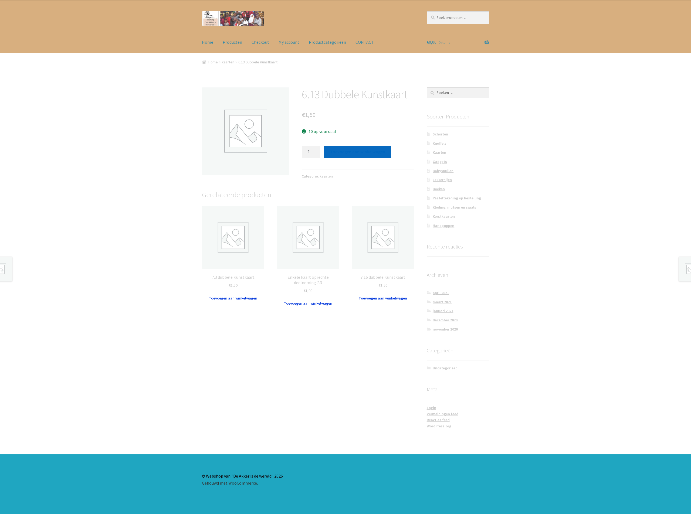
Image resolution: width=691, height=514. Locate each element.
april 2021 (441, 292)
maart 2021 (442, 301)
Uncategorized (445, 368)
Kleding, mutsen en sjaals (454, 207)
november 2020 (445, 329)
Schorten (440, 134)
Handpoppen (443, 225)
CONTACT (364, 42)
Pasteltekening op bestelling (457, 198)
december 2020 (445, 320)
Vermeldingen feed (442, 413)
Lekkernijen (442, 179)
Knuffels (439, 143)
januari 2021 (443, 310)
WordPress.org (439, 426)
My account (289, 42)
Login (431, 407)
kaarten (228, 62)
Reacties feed (438, 419)
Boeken (439, 188)
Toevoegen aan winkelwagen (357, 151)
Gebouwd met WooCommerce (229, 483)
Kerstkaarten (444, 216)
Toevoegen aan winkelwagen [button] (233, 298)
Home (207, 42)
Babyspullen (443, 170)
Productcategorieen (327, 42)
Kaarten (439, 152)
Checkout (260, 42)
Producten (232, 42)
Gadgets (440, 161)
